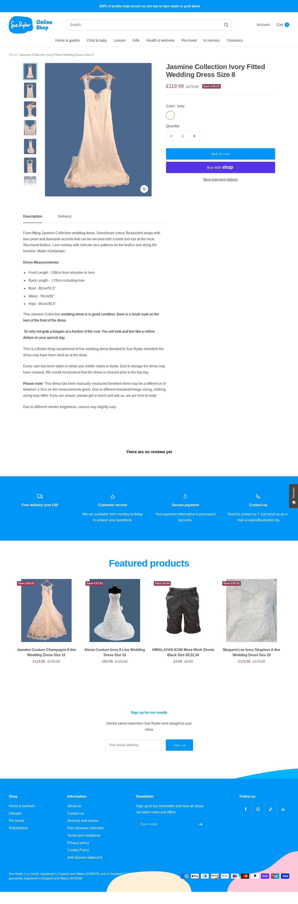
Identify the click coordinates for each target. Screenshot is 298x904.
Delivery (65, 216)
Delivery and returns (83, 820)
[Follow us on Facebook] (246, 809)
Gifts (135, 40)
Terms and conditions (83, 835)
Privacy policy (78, 843)
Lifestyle (15, 813)
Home (13, 54)
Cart (282, 25)
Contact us (75, 813)
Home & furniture (22, 806)
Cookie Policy (78, 850)
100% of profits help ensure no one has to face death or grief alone (149, 6)
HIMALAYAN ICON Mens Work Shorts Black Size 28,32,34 (183, 652)
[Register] (201, 824)
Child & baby (97, 40)
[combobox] (125, 25)
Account (263, 25)
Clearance (235, 40)
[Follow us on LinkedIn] (283, 809)
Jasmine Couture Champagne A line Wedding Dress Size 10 (46, 652)
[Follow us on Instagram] (258, 809)
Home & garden (67, 40)
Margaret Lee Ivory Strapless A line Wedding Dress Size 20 (251, 652)
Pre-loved (189, 40)
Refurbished (18, 828)
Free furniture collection (85, 828)
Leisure (119, 40)
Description (32, 216)
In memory (212, 40)
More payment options (220, 179)
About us (74, 806)
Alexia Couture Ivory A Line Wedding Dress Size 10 (114, 652)
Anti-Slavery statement (84, 857)
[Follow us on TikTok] (271, 809)
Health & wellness (160, 40)
